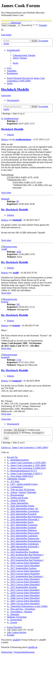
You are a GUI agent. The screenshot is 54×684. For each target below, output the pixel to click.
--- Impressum (14, 22)
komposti (5, 357)
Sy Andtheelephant (9, 118)
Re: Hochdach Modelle (14, 209)
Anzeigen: (8, 430)
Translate (43, 25)
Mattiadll (5, 199)
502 (18, 304)
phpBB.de (32, 647)
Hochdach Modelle (15, 89)
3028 (18, 251)
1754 (18, 360)
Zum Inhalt (6, 35)
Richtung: (26, 432)
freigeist (4, 302)
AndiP (4, 249)
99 (17, 201)
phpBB (16, 640)
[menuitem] (24, 55)
